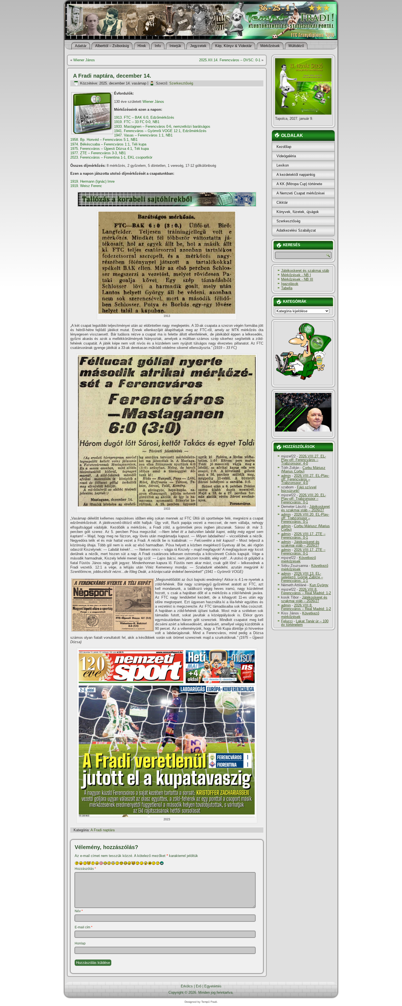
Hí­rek (142, 46)
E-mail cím (83, 927)
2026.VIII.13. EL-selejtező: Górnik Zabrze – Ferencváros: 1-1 (302, 577)
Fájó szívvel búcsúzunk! (298, 489)
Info (158, 46)
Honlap (80, 943)
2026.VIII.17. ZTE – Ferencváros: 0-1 (303, 536)
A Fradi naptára (103, 830)
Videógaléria (286, 156)
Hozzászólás (85, 869)
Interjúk (175, 46)
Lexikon (282, 165)
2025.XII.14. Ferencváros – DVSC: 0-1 (229, 60)
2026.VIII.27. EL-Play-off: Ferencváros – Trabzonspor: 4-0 (303, 459)
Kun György (319, 585)
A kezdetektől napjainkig (295, 175)
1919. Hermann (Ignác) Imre (92, 181)
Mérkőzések (270, 46)
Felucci (287, 621)
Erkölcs (187, 986)
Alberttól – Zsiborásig (112, 46)
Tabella (286, 288)
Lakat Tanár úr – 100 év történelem (304, 623)
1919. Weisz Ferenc (86, 186)
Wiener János (84, 60)
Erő (198, 986)
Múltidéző (296, 46)
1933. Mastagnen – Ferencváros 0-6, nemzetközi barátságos (162, 126)
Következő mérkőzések (298, 559)
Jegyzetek (198, 46)
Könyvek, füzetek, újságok (297, 212)
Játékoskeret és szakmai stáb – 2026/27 (305, 508)
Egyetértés (213, 986)
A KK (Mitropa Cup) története (299, 184)
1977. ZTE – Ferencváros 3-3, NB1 (98, 153)
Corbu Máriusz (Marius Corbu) (303, 469)
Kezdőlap (283, 147)
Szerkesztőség (181, 83)
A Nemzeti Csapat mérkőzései (300, 193)
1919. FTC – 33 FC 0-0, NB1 (136, 122)
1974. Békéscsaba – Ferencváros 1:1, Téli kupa (108, 144)
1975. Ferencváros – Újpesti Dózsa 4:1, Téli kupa (109, 149)
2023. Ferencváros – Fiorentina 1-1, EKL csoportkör (111, 157)
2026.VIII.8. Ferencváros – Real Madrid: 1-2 (306, 591)
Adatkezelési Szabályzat (296, 230)
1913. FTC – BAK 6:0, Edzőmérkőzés (144, 117)
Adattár (80, 46)
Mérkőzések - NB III (297, 279)
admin (286, 476)
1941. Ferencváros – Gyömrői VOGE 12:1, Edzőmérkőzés (160, 131)
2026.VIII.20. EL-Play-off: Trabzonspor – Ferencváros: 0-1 (303, 498)
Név (79, 911)
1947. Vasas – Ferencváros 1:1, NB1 (143, 135)
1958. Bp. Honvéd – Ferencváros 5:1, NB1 (104, 140)
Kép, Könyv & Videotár (233, 46)
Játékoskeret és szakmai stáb (305, 271)
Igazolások (289, 284)
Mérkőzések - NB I (296, 275)
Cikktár (282, 202)
